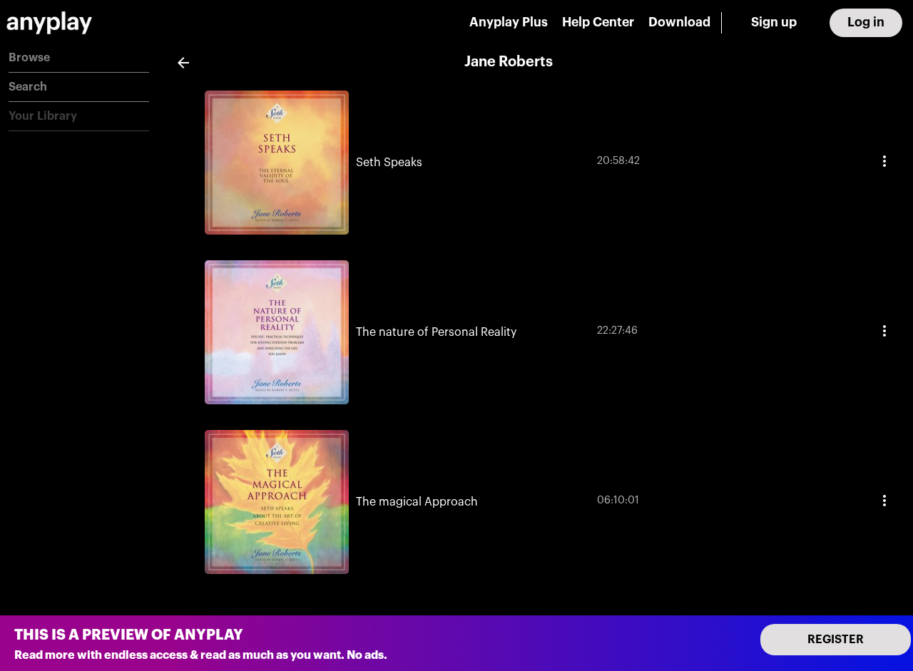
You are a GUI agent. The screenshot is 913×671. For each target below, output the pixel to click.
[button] (79, 58)
